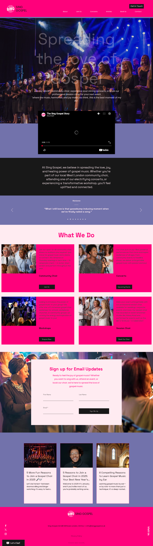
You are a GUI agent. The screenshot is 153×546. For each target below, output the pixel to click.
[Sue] (85, 219)
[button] (148, 531)
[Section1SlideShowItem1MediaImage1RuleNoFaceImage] (67, 219)
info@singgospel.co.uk (95, 526)
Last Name (82, 394)
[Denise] (75, 219)
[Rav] (80, 219)
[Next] (141, 210)
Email (45, 407)
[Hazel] (72, 219)
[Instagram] (5, 534)
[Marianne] (70, 219)
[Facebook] (5, 525)
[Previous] (12, 210)
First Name (47, 394)
